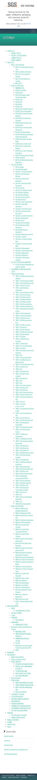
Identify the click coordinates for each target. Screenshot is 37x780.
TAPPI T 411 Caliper (20, 336)
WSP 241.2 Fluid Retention (22, 587)
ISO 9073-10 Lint (19, 220)
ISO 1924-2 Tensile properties (23, 171)
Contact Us (7, 740)
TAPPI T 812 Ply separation (22, 480)
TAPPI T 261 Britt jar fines (22, 318)
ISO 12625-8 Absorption (22, 253)
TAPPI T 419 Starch (20, 348)
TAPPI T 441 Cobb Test (21, 367)
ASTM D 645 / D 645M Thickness (24, 109)
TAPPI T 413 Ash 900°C (21, 343)
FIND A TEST (10, 62)
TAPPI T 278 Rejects (21, 327)
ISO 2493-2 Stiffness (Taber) (23, 190)
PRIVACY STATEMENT (13, 720)
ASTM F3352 (18, 106)
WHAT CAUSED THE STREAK (23, 673)
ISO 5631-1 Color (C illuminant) (23, 202)
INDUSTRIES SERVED (12, 606)
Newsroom (24, 777)
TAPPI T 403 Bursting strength (24, 332)
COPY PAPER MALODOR (21, 676)
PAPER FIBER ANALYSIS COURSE (24, 683)
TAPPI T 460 (18, 381)
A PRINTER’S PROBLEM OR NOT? (24, 664)
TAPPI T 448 (18, 369)
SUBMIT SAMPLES (16, 60)
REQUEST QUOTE (16, 53)
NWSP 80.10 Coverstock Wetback (24, 557)
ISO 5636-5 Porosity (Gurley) (23, 209)
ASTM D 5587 (19, 93)
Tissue (13, 615)
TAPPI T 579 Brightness (22, 460)
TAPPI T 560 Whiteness (22, 446)
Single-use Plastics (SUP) (18, 659)
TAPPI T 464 (18, 383)
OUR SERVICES (11, 655)
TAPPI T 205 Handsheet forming (24, 283)
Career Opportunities (13, 777)
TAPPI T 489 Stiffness (21, 390)
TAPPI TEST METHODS (17, 274)
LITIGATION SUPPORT (17, 696)
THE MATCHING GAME (21, 671)
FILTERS (17, 643)
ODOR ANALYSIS (15, 701)
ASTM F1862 (18, 104)
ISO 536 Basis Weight (21, 169)
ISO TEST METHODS (16, 165)
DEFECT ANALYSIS (16, 662)
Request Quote (8, 745)
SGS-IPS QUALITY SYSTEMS (19, 715)
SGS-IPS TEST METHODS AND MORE (21, 262)
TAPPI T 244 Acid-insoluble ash (24, 306)
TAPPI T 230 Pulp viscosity (22, 297)
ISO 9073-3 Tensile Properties (24, 216)
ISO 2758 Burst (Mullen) (22, 192)
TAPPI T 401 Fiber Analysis (22, 329)
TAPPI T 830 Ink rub (20, 492)
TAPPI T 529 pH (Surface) (22, 418)
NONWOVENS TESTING (21, 624)
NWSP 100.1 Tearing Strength (23, 566)
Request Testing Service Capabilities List (16, 749)
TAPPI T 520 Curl (20, 401)
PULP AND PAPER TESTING (22, 611)
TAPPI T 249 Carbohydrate (22, 313)
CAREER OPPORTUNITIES (18, 717)
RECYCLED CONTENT (21, 692)
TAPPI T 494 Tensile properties (24, 392)
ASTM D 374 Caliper (20, 90)
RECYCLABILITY (19, 620)
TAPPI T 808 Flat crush (21, 471)
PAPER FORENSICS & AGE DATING (24, 685)
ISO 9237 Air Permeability (22, 223)
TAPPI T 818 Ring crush (21, 485)
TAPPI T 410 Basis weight (22, 334)
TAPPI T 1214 (18, 501)
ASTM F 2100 (18, 99)
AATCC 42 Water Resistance (23, 72)
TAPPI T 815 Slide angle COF (23, 483)
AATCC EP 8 (18, 83)
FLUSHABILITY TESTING (17, 694)
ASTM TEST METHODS (17, 86)
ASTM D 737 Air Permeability (23, 111)
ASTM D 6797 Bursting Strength (24, 155)
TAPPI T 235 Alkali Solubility (23, 299)
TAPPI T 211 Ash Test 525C (22, 285)
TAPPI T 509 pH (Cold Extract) (23, 394)
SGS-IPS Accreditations (10, 754)
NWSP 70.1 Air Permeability (22, 522)
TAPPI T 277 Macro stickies (22, 325)
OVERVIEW (10, 713)
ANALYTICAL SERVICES (17, 657)
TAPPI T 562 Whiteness (22, 448)
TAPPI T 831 (18, 494)
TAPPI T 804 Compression (22, 467)
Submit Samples (8, 736)
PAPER (13, 608)
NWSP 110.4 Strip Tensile (22, 578)
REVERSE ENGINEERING (17, 703)
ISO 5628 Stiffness (20, 199)
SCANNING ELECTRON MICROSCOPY (21, 706)
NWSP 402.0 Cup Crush (21, 599)
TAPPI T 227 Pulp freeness (22, 295)
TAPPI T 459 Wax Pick (21, 378)
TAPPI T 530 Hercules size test (24, 420)
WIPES (17, 650)
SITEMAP (9, 722)
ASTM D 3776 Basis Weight (22, 132)
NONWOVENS (14, 622)
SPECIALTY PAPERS (16, 613)
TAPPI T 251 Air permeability (23, 316)
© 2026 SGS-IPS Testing (8, 775)
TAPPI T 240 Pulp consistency (23, 304)
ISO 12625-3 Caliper (20, 237)
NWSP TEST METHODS (17, 506)
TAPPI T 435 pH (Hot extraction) (24, 364)
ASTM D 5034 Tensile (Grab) (23, 144)
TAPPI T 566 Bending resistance (24, 453)
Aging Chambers (16, 678)
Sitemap (4, 777)
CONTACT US (10, 51)
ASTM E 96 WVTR (20, 158)
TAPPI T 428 (18, 355)
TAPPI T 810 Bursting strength (23, 473)
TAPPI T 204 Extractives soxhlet (24, 281)
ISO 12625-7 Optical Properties (24, 250)
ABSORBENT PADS (20, 631)
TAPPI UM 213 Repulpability (23, 504)
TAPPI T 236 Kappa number (23, 302)
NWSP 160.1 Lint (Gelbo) (21, 585)
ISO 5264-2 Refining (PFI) (22, 197)
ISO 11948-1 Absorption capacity (24, 234)
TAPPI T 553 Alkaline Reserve (23, 439)
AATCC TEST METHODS (17, 65)
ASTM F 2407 (19, 102)
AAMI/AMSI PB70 (19, 88)
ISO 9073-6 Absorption (21, 218)
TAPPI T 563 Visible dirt (22, 450)
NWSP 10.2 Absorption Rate (23, 513)
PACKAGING (14, 617)
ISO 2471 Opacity (19, 188)
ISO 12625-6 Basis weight (22, 248)
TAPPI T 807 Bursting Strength (24, 469)
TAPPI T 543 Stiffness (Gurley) (23, 427)
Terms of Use (31, 775)
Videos (9, 727)
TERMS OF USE (11, 724)
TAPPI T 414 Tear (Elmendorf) (23, 346)
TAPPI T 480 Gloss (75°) (22, 388)
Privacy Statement (21, 775)
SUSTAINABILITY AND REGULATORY (21, 708)
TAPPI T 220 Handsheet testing (24, 292)
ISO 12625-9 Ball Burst (21, 255)
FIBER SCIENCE (15, 680)
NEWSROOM (10, 652)
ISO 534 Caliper (19, 167)
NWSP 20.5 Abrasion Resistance (24, 520)
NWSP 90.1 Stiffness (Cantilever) (24, 559)
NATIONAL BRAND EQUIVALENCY (20, 699)
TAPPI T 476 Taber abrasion (23, 385)
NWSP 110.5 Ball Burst (21, 580)
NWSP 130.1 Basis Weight (22, 583)
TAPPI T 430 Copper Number (23, 357)
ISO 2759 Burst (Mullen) (22, 195)
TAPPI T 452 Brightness (22, 371)
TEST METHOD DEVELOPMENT (19, 710)
